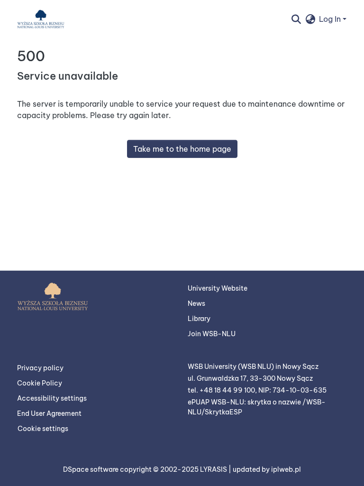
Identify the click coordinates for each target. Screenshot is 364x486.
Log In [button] (331, 19)
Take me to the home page (182, 149)
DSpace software (91, 469)
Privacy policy (40, 368)
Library (199, 318)
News (196, 303)
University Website (217, 288)
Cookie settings (43, 428)
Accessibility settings (52, 398)
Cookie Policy (39, 383)
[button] (40, 18)
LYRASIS (214, 469)
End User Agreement (49, 413)
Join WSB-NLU (212, 334)
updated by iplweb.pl (267, 469)
